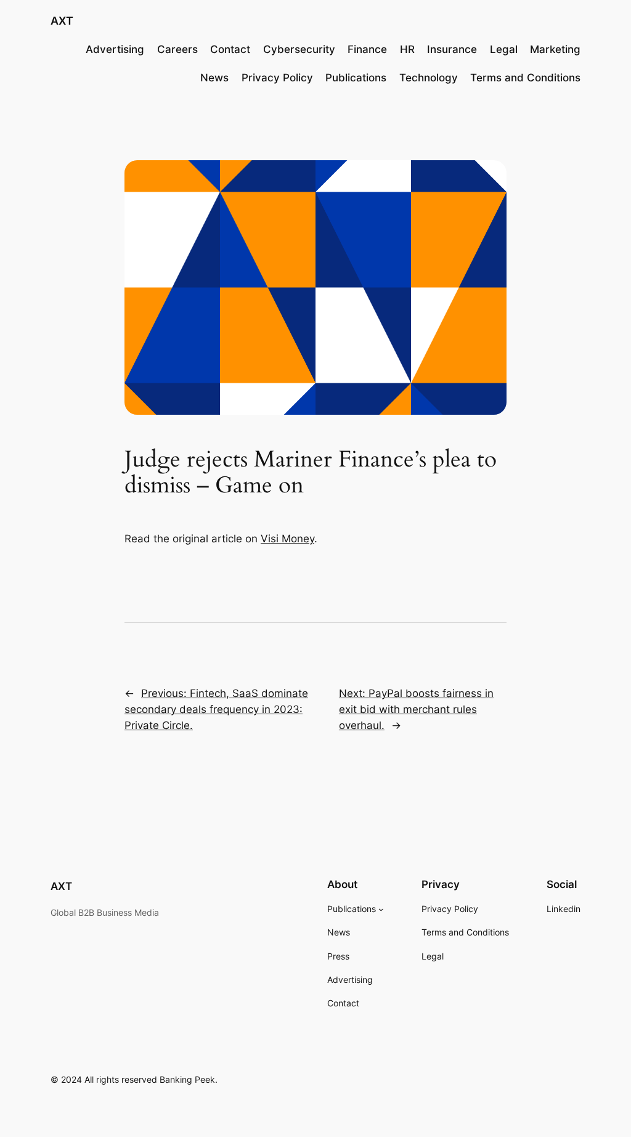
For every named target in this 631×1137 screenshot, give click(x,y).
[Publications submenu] (381, 909)
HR (407, 49)
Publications (355, 77)
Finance (367, 49)
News (214, 77)
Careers (177, 49)
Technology (428, 77)
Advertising (115, 49)
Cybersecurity (299, 49)
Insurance (452, 49)
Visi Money (287, 538)
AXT (62, 20)
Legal (504, 49)
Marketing (555, 49)
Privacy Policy (277, 77)
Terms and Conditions (525, 77)
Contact (230, 49)
